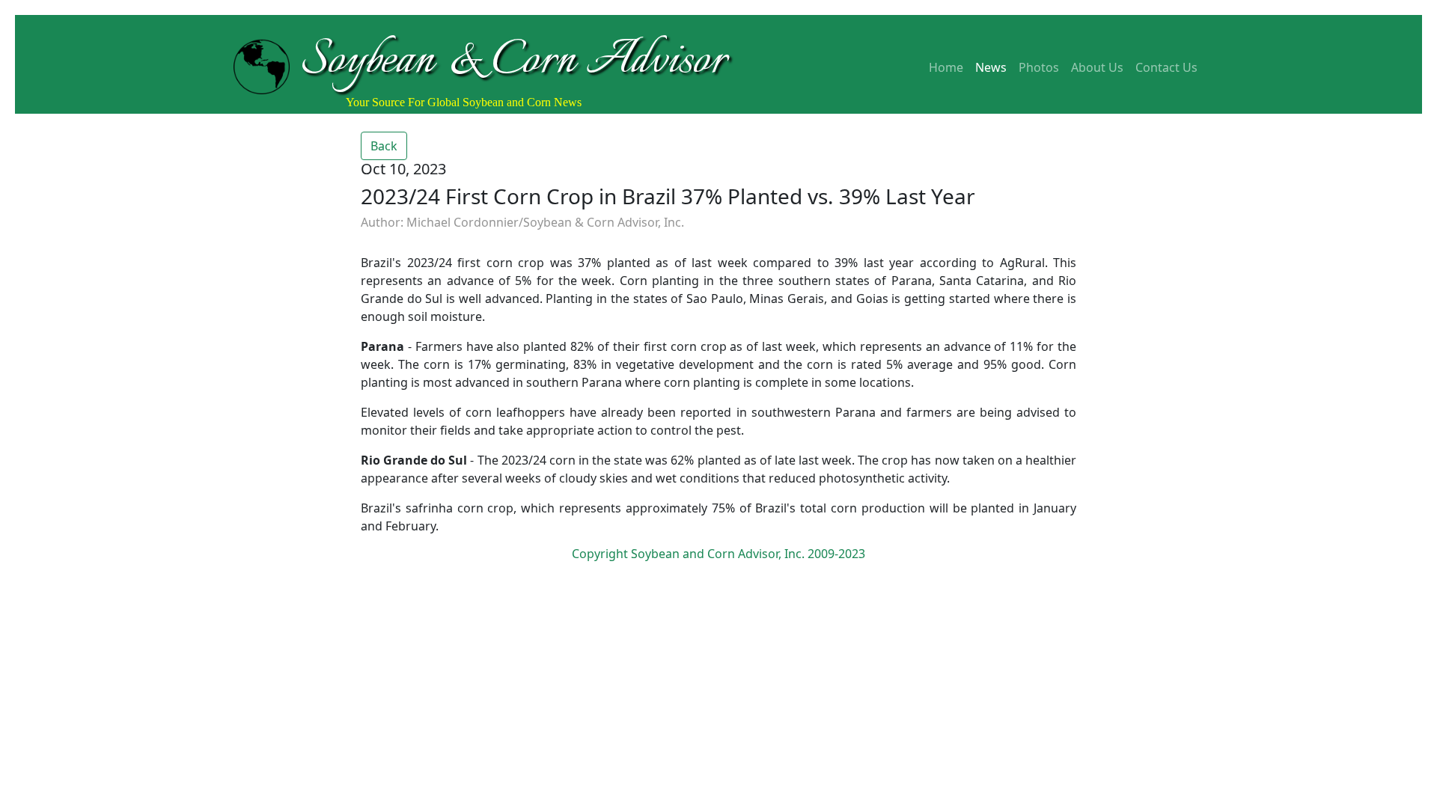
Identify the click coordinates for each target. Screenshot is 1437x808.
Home (946, 67)
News (991, 67)
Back (383, 146)
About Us (1097, 67)
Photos (1039, 67)
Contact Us (1166, 67)
